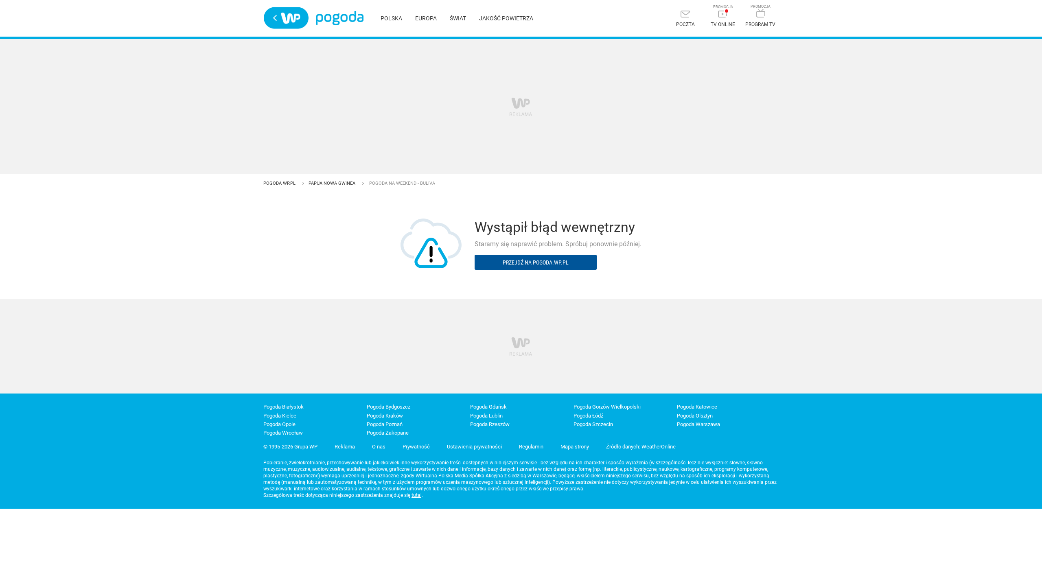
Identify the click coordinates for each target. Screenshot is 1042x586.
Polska (391, 18)
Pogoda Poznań (385, 424)
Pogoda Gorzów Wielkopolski (607, 407)
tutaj (417, 495)
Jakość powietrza (506, 18)
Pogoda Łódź (588, 416)
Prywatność (416, 447)
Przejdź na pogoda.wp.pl (536, 262)
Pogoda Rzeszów (490, 424)
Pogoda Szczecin (593, 424)
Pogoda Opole (279, 424)
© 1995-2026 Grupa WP (290, 447)
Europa (426, 18)
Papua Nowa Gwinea (333, 183)
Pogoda (339, 18)
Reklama (345, 447)
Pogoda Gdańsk (488, 407)
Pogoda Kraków (385, 416)
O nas (378, 447)
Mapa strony (574, 447)
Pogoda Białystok (283, 407)
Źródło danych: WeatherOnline (641, 447)
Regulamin (531, 447)
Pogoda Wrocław (283, 433)
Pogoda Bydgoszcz (388, 407)
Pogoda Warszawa (698, 424)
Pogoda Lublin (486, 416)
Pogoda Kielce (279, 416)
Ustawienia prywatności (474, 447)
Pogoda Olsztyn (695, 416)
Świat (458, 18)
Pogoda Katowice (697, 407)
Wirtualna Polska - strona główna (286, 18)
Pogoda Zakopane (388, 433)
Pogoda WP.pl (280, 183)
